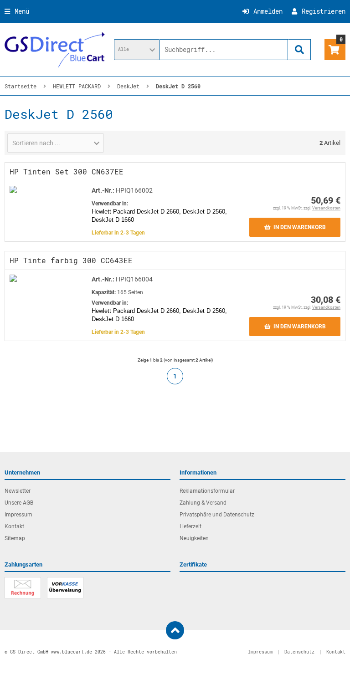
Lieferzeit (190, 526)
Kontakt (14, 526)
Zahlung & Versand (203, 503)
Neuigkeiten (194, 538)
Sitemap (15, 538)
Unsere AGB (19, 503)
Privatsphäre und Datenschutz (217, 514)
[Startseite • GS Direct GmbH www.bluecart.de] (55, 49)
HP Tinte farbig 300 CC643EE (71, 260)
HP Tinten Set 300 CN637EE (67, 171)
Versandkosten (326, 208)
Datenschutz (299, 652)
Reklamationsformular (207, 491)
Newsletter (18, 491)
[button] (137, 49)
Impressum (18, 514)
